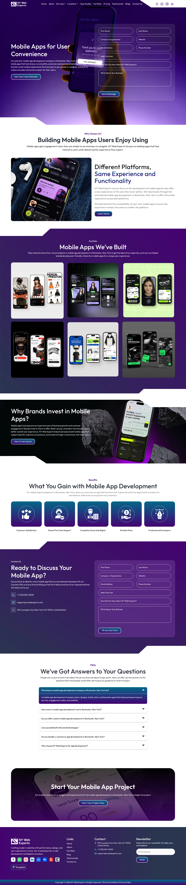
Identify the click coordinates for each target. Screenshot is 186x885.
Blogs (127, 4)
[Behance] (45, 859)
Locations (71, 4)
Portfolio (97, 4)
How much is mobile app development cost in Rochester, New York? (71, 709)
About (51, 4)
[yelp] (51, 859)
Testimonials (117, 4)
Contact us (71, 861)
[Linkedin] (32, 859)
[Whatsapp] (19, 859)
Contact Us (137, 4)
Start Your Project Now (93, 803)
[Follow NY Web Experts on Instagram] (167, 4)
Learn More (103, 213)
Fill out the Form (110, 630)
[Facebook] (13, 859)
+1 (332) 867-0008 (105, 849)
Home (44, 4)
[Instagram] (26, 859)
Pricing (107, 4)
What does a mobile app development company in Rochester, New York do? (75, 690)
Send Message (109, 94)
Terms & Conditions (110, 882)
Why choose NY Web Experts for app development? (64, 746)
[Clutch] (57, 859)
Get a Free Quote (23, 441)
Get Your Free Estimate (25, 76)
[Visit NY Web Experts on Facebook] (157, 4)
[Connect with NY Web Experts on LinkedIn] (172, 4)
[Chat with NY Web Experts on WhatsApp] (162, 4)
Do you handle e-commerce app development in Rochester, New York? (73, 736)
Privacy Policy (125, 882)
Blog (69, 854)
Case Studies (85, 4)
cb (38, 859)
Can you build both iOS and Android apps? (60, 727)
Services (60, 4)
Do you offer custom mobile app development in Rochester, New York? (72, 718)
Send (142, 859)
